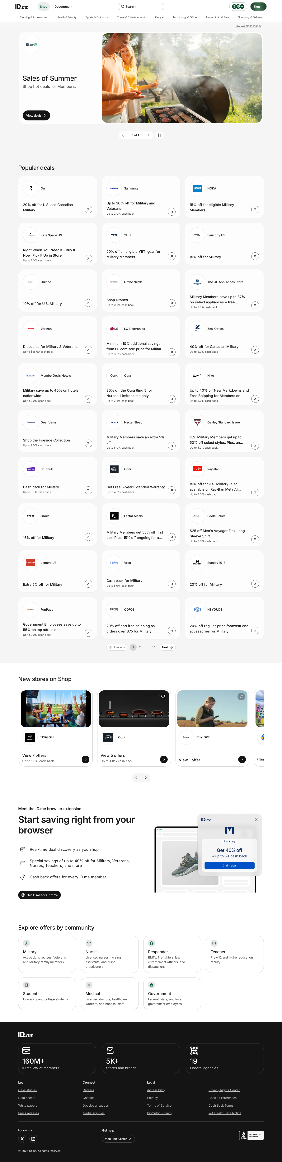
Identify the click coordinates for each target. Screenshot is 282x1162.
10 (153, 647)
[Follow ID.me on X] (22, 1139)
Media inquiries (94, 1113)
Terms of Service (159, 1105)
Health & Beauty (66, 17)
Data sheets (26, 1098)
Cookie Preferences (223, 1098)
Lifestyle (159, 17)
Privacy (152, 1098)
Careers (88, 1090)
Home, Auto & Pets (217, 17)
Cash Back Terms (221, 1105)
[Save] (85, 696)
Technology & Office (185, 17)
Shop (44, 6)
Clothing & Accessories (33, 17)
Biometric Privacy (159, 1113)
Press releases (28, 1113)
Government (63, 6)
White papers (27, 1105)
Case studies (27, 1090)
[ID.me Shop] (24, 6)
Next (165, 647)
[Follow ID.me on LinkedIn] (33, 1139)
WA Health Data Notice (225, 1113)
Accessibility (156, 1090)
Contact (88, 1098)
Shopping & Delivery (250, 17)
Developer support (96, 1105)
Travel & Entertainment (131, 17)
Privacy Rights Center (224, 1090)
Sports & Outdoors (96, 17)
